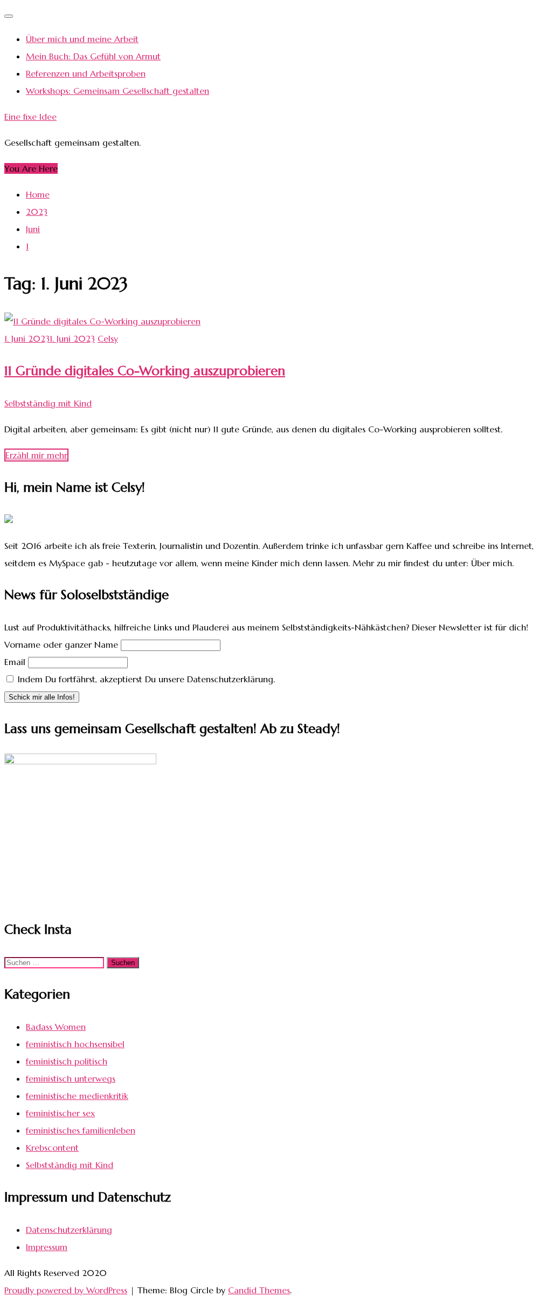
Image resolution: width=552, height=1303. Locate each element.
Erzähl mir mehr (36, 455)
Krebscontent (52, 1147)
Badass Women (56, 1026)
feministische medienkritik (77, 1095)
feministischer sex (60, 1113)
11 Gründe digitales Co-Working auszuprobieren (144, 371)
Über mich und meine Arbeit (82, 38)
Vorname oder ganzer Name (61, 644)
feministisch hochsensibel (75, 1044)
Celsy (108, 338)
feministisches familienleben (80, 1130)
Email (14, 661)
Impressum (46, 1246)
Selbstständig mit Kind (48, 403)
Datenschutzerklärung (69, 1229)
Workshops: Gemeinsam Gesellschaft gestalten (117, 90)
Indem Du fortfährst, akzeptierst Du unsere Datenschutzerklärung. (145, 679)
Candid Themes (259, 1290)
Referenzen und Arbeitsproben (86, 73)
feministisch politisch (66, 1061)
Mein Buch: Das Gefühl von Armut (93, 56)
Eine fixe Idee (30, 116)
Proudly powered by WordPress (65, 1290)
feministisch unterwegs (70, 1078)
